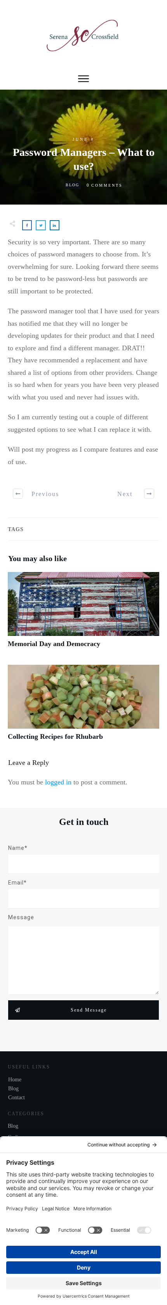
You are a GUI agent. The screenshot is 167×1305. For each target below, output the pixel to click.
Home (14, 1079)
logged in (58, 782)
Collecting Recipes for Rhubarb (83, 707)
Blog (72, 185)
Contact (16, 1097)
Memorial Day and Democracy (83, 614)
